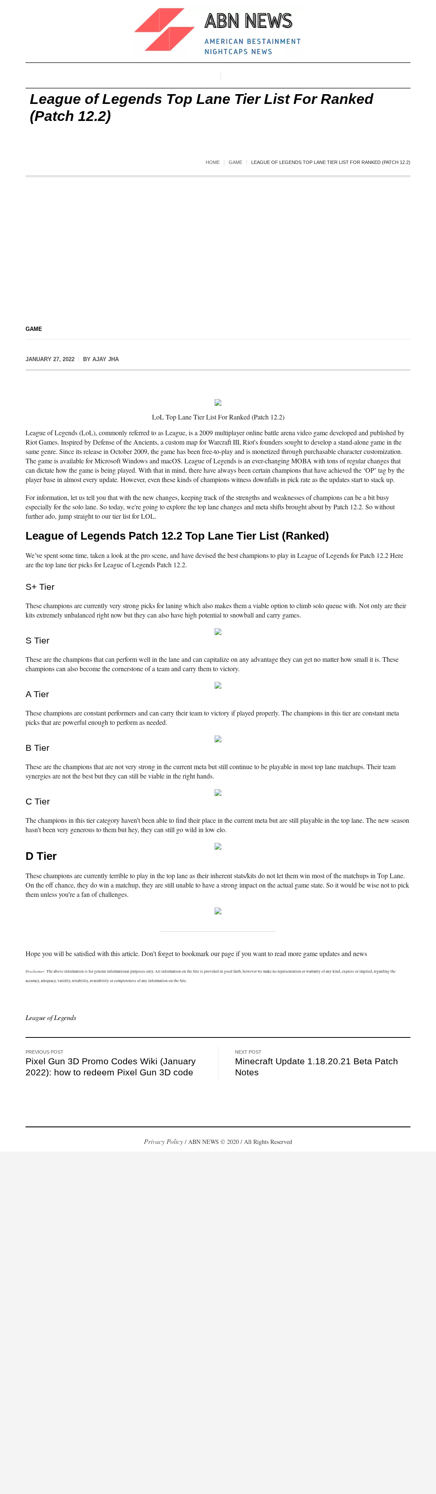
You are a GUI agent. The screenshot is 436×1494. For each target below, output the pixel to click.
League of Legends (51, 1017)
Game (235, 162)
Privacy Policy (163, 1141)
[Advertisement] (218, 241)
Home (213, 162)
